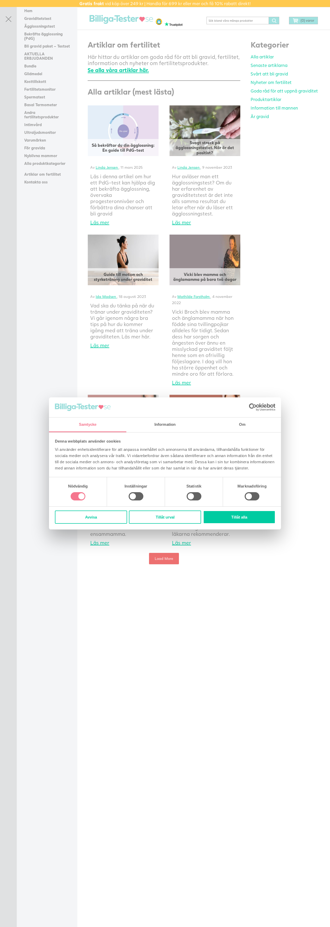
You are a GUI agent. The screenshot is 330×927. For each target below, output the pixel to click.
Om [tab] (242, 424)
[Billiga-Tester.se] (121, 19)
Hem (28, 10)
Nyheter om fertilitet (271, 82)
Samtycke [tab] (88, 424)
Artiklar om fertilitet (42, 174)
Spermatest (34, 97)
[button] (159, 22)
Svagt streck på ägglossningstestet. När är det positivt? (205, 147)
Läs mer (99, 222)
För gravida (34, 147)
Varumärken (35, 140)
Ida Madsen (106, 296)
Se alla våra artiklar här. (118, 70)
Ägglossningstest (39, 26)
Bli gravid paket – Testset (47, 46)
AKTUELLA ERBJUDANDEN (38, 55)
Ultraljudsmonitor (40, 132)
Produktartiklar (266, 99)
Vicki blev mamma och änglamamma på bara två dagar (204, 277)
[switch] (136, 496)
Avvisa (91, 517)
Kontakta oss (36, 182)
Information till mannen (274, 108)
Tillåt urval (165, 517)
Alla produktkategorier (44, 163)
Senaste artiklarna (269, 65)
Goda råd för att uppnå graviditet (284, 91)
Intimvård (33, 124)
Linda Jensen (107, 167)
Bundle (30, 66)
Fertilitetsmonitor (40, 89)
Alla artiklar (262, 56)
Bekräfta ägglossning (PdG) (43, 36)
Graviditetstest (37, 18)
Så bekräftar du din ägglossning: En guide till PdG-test (123, 147)
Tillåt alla (239, 517)
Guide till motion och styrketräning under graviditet (123, 277)
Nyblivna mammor (40, 155)
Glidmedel (33, 73)
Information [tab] (165, 424)
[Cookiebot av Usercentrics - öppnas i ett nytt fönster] (252, 407)
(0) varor (307, 20)
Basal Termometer (40, 104)
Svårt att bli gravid (269, 73)
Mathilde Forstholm (193, 296)
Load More (164, 558)
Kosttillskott (35, 81)
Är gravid (260, 116)
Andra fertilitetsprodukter (41, 114)
